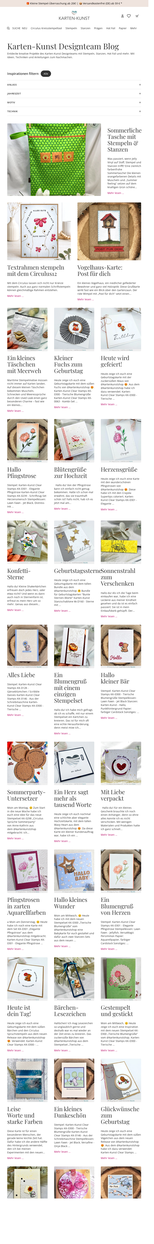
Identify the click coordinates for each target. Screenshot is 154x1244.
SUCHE (16, 28)
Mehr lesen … (115, 193)
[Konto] (122, 16)
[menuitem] (133, 28)
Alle (46, 73)
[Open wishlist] (129, 16)
